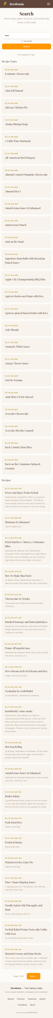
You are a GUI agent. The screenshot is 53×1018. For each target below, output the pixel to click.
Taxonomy (32, 999)
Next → (33, 976)
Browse (11, 999)
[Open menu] (48, 4)
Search (26, 46)
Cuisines (21, 999)
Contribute (22, 1005)
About (32, 1005)
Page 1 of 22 (19, 976)
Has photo (28, 41)
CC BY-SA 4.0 (32, 1013)
